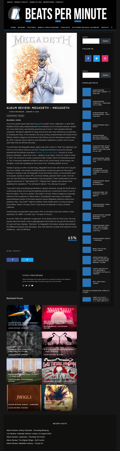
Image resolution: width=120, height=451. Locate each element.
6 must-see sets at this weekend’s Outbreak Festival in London (101, 271)
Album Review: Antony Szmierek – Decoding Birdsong (101, 137)
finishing (47, 152)
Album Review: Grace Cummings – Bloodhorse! (101, 182)
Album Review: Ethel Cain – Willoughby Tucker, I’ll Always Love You (101, 228)
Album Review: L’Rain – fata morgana (102, 205)
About (10, 2)
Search (85, 37)
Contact (59, 2)
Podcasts (65, 27)
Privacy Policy (21, 2)
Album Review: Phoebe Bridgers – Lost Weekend (102, 216)
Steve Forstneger (16, 112)
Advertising (48, 2)
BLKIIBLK (9, 251)
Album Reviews (12, 115)
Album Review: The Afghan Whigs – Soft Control (101, 114)
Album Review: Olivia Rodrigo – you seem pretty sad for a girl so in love (101, 148)
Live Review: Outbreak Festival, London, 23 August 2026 (100, 171)
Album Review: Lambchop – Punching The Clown (102, 103)
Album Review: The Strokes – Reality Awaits (100, 193)
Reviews (21, 27)
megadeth (17, 251)
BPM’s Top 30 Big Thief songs (99, 249)
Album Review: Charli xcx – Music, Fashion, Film (101, 159)
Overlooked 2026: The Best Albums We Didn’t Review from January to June (101, 259)
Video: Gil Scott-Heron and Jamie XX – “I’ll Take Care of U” (101, 299)
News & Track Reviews (48, 27)
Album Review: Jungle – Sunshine (101, 239)
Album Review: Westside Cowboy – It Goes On (102, 91)
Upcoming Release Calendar (85, 27)
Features (31, 27)
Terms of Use (35, 2)
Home (13, 27)
